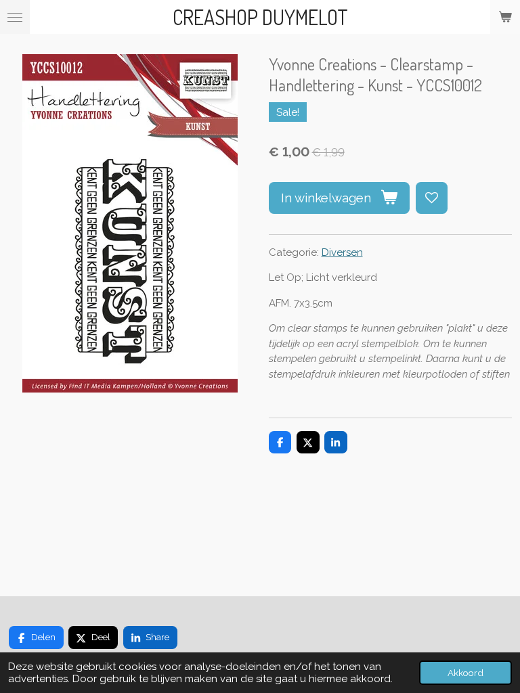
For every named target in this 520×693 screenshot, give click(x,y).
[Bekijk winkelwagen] (505, 17)
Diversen (342, 252)
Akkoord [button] (465, 672)
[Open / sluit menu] (15, 17)
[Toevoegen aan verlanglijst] (432, 198)
